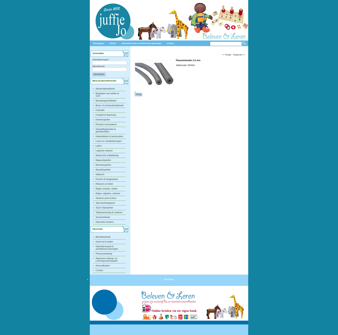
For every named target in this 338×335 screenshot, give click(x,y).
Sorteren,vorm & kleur (106, 198)
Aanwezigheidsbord (105, 88)
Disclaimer (169, 279)
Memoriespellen (103, 165)
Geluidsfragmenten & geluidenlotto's (106, 130)
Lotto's (99, 146)
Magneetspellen (103, 160)
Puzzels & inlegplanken (107, 179)
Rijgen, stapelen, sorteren (108, 193)
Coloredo (100, 110)
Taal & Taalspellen (104, 207)
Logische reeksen (104, 150)
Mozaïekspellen (103, 169)
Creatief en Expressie (106, 115)
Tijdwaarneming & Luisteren (109, 212)
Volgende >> (239, 55)
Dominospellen (103, 119)
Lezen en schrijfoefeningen (109, 141)
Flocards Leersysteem (106, 124)
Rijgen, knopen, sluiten (107, 188)
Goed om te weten (104, 241)
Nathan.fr (100, 174)
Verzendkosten (103, 265)
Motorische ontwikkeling (107, 155)
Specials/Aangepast (105, 203)
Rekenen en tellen (104, 184)
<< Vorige (226, 55)
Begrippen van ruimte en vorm (107, 94)
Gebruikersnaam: (100, 59)
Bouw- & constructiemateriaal (110, 105)
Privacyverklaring (104, 253)
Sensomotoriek (103, 217)
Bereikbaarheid (103, 237)
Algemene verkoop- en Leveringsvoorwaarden (107, 259)
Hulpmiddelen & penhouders (109, 136)
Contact (99, 270)
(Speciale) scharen (105, 222)
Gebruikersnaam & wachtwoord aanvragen (107, 247)
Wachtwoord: (98, 66)
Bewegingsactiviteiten (106, 100)
